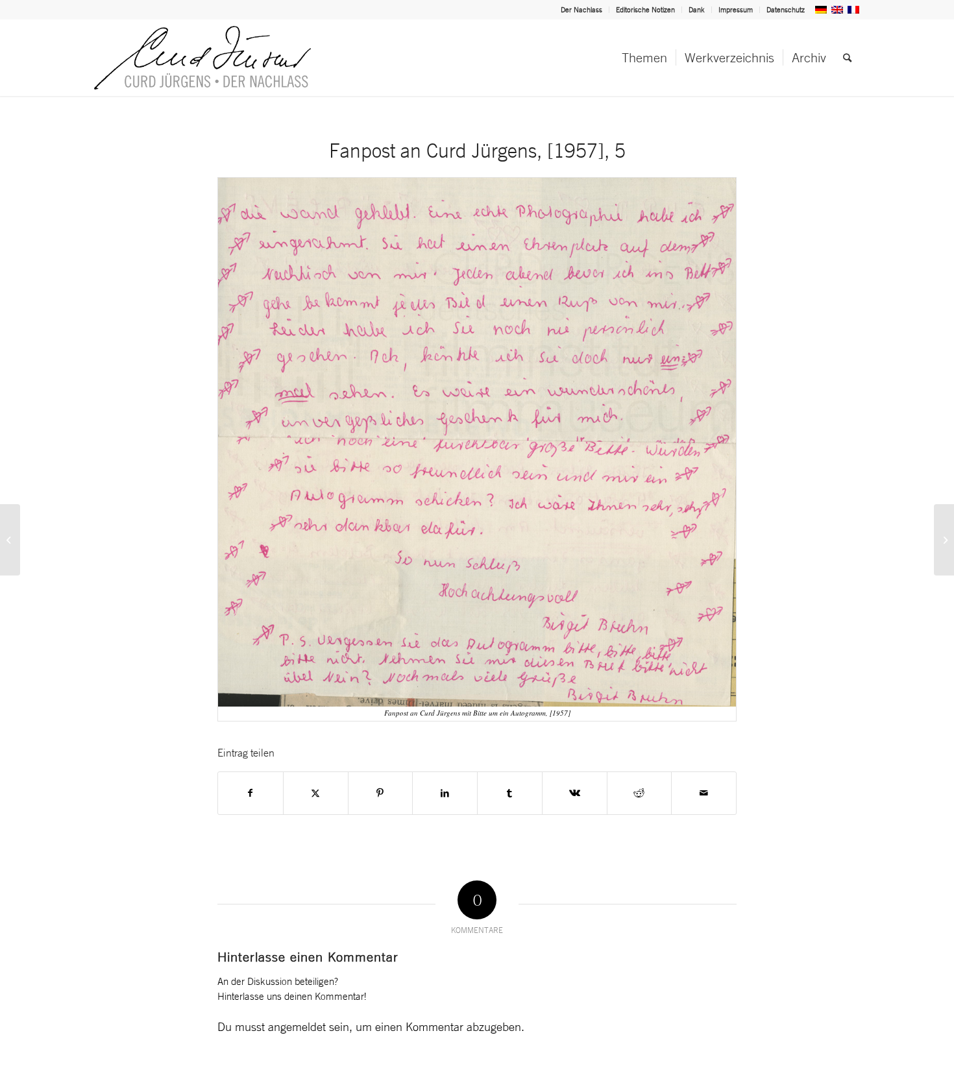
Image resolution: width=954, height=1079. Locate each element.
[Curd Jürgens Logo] (202, 57)
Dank (697, 9)
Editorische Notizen (645, 9)
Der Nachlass (581, 9)
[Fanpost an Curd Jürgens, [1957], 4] (10, 540)
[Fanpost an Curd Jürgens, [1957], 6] (944, 540)
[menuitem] (581, 9)
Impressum (735, 9)
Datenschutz (785, 9)
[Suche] (847, 57)
